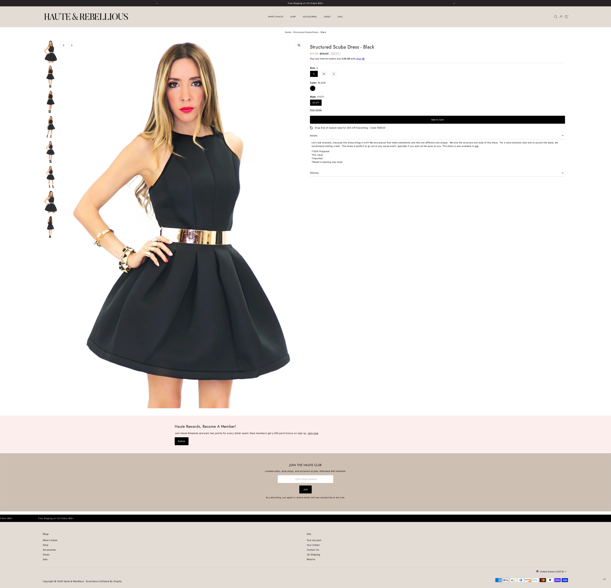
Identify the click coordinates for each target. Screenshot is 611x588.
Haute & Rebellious (73, 581)
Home (288, 32)
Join (305, 489)
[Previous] (63, 45)
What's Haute (275, 16)
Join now (313, 433)
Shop (293, 16)
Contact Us (313, 549)
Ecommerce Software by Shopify (104, 581)
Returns (311, 559)
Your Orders (313, 545)
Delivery (314, 172)
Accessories (310, 16)
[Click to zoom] (299, 45)
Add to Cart (437, 119)
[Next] (71, 45)
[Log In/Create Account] (561, 16)
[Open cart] (566, 16)
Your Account (314, 540)
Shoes (327, 16)
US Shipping (313, 554)
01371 (316, 102)
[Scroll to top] (604, 579)
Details (313, 135)
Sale (340, 16)
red (476, 146)
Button (181, 441)
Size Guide (316, 110)
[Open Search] (555, 16)
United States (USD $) (552, 571)
